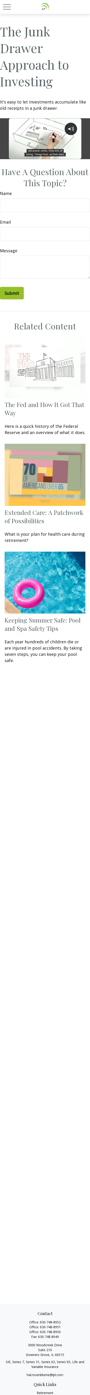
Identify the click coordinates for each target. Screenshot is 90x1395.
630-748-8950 (50, 1332)
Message (8, 250)
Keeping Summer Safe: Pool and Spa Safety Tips (43, 624)
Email (5, 222)
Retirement (45, 1393)
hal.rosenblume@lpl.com (45, 1375)
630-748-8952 (50, 1322)
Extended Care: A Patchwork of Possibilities (44, 516)
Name (6, 193)
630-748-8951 (50, 1327)
